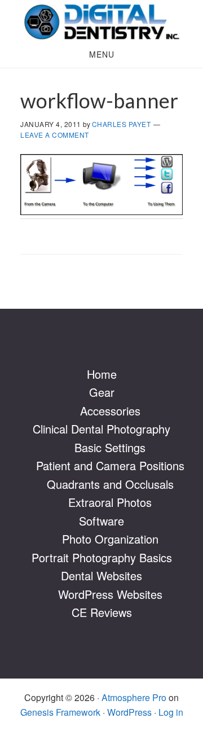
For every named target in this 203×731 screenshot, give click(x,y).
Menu (101, 54)
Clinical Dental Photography (101, 429)
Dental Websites (101, 575)
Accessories (110, 410)
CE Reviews (102, 612)
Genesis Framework (60, 712)
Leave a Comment (54, 134)
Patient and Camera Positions (110, 465)
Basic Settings (109, 447)
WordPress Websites (110, 594)
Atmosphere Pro (134, 697)
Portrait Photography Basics (102, 557)
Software (101, 521)
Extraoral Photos (110, 502)
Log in (170, 712)
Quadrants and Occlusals (110, 484)
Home (102, 374)
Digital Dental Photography (101, 21)
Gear (101, 392)
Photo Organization (110, 539)
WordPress (129, 712)
